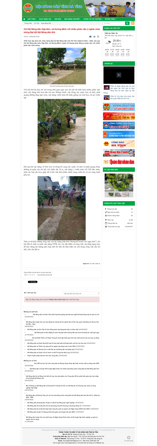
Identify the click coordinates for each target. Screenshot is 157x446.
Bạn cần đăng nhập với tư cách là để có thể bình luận (52, 299)
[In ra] (94, 36)
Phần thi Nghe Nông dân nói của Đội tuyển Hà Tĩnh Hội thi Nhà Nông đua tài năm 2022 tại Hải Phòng (118, 89)
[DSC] (119, 116)
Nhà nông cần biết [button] (72, 19)
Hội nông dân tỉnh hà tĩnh (63, 430)
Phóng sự (109, 63)
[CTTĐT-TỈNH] (119, 125)
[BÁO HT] (119, 153)
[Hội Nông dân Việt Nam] (119, 107)
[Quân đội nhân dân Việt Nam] (119, 162)
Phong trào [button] (110, 19)
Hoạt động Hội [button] (45, 19)
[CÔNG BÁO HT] (119, 143)
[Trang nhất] (24, 19)
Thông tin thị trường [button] (92, 19)
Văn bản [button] (57, 19)
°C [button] (120, 41)
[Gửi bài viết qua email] (90, 36)
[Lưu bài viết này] (98, 36)
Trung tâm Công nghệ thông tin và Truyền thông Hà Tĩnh (97, 430)
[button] (119, 75)
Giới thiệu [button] (31, 19)
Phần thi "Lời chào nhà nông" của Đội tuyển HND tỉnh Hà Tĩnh (122, 97)
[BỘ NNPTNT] (119, 134)
